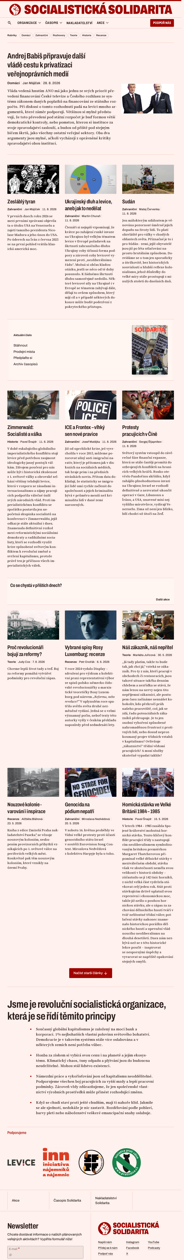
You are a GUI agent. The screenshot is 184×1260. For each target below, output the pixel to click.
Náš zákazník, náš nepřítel (147, 647)
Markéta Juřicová (144, 655)
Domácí (26, 35)
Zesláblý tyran (21, 201)
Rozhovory (59, 35)
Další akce (163, 599)
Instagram (132, 1242)
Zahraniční (41, 35)
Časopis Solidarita (67, 1200)
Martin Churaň (91, 216)
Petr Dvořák (87, 661)
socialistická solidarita (98, 10)
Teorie (73, 35)
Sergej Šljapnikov (150, 441)
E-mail (14, 1249)
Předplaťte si (22, 358)
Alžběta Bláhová (32, 819)
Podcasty (154, 1247)
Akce (15, 1200)
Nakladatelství (79, 23)
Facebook (132, 1247)
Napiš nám (105, 1242)
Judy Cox (24, 661)
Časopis (51, 23)
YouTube (153, 1242)
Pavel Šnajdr (28, 441)
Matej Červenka (149, 209)
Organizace (27, 23)
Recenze (101, 35)
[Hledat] (9, 22)
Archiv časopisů (25, 364)
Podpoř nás (162, 23)
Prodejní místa (24, 352)
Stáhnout (20, 345)
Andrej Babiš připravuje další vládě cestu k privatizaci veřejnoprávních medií (46, 65)
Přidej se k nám (108, 1247)
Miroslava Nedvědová (96, 819)
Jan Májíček (31, 83)
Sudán (128, 201)
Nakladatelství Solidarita (106, 1200)
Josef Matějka (91, 441)
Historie (86, 35)
